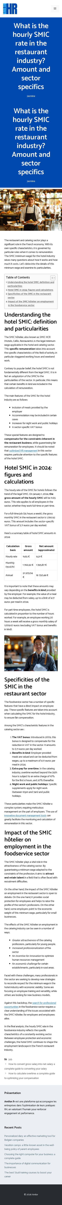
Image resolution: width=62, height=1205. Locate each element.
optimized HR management (23, 451)
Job (10, 1059)
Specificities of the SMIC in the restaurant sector (29, 296)
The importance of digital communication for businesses (27, 1165)
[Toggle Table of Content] (51, 277)
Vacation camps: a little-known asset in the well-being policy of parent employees (29, 1147)
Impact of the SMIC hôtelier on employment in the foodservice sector (31, 303)
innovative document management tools (25, 815)
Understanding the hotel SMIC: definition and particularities (31, 284)
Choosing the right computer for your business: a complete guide (29, 1156)
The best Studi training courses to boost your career (28, 1174)
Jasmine (31, 96)
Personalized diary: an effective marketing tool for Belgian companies (29, 1138)
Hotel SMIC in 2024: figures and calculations (30, 290)
